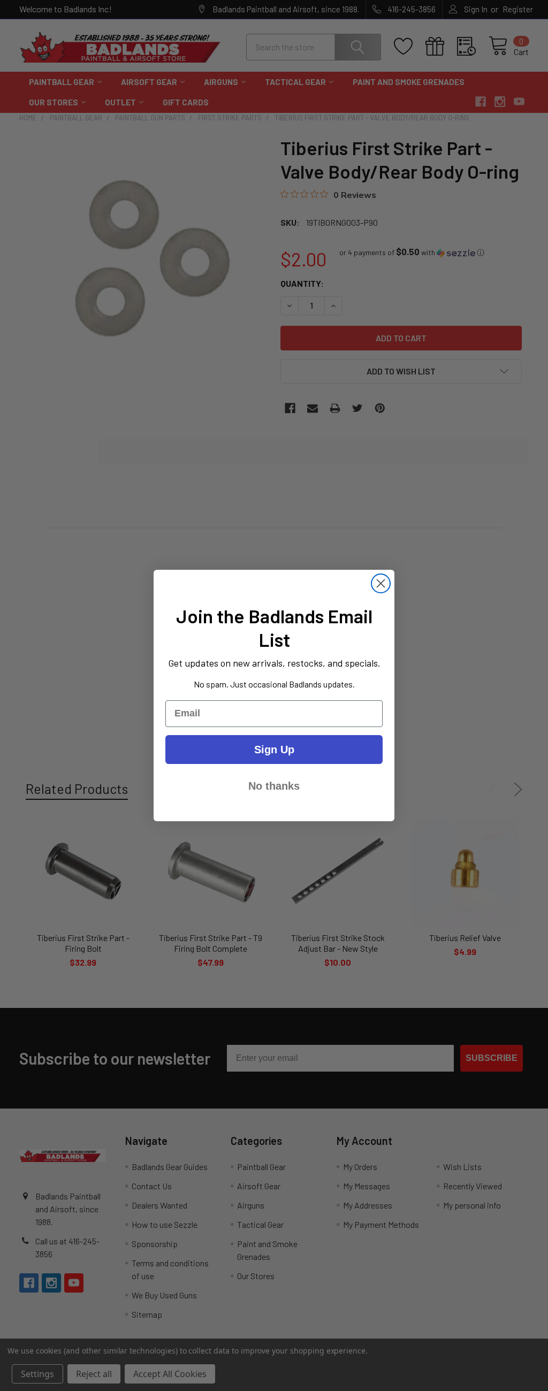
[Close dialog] (380, 583)
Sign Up (274, 749)
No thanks (274, 786)
